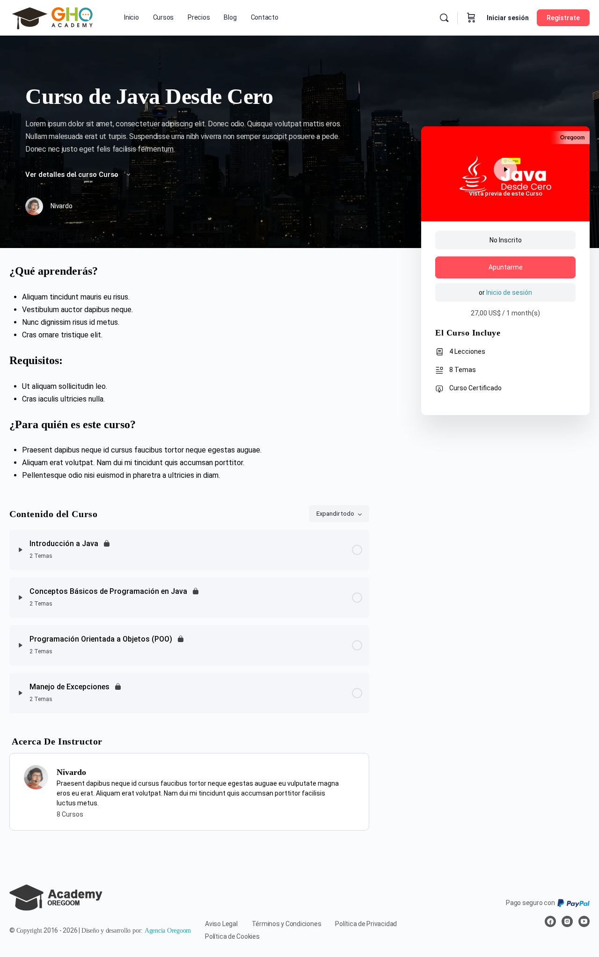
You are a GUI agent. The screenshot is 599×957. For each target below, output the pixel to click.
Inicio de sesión (509, 292)
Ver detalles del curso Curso (72, 174)
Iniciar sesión (508, 18)
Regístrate (563, 18)
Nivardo (71, 772)
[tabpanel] (189, 373)
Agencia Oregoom (168, 930)
